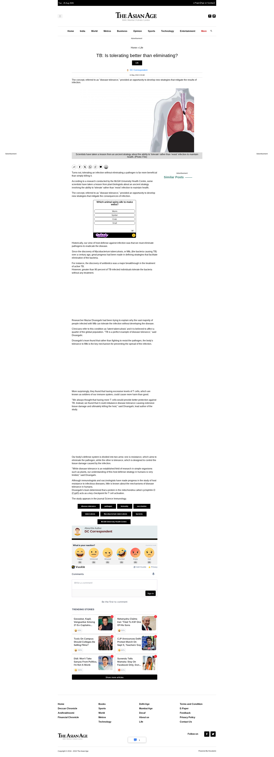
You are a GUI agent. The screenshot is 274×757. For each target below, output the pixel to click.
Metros (107, 31)
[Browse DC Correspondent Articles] (77, 531)
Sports (151, 31)
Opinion (137, 31)
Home (71, 31)
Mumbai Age (146, 708)
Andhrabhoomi (66, 713)
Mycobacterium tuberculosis (116, 514)
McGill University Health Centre (114, 522)
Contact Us (186, 722)
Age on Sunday (207, 3)
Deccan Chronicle (67, 708)
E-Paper (184, 708)
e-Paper (196, 3)
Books (102, 704)
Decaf (142, 713)
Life (137, 63)
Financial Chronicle (68, 717)
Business (122, 31)
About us (144, 717)
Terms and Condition (191, 704)
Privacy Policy (187, 717)
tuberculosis (90, 514)
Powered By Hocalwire (207, 751)
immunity (125, 506)
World (94, 31)
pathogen (108, 506)
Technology (167, 31)
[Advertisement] (114, 297)
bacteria (139, 514)
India (82, 31)
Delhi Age (144, 704)
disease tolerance (88, 506)
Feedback (185, 713)
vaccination (142, 506)
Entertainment (187, 31)
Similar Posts (174, 177)
